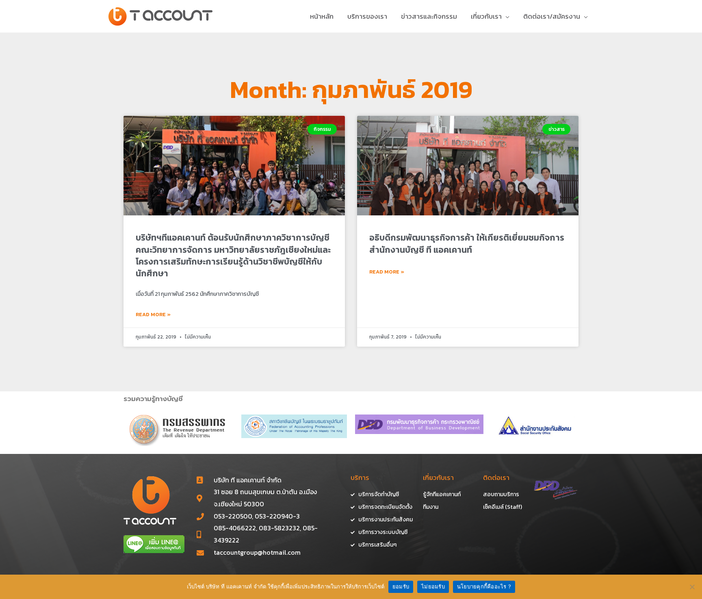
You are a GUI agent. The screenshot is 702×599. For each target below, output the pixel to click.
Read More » (153, 314)
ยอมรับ (400, 586)
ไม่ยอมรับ (433, 586)
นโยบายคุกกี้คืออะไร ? (484, 586)
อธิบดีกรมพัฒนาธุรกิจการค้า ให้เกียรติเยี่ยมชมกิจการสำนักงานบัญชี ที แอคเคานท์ (466, 243)
